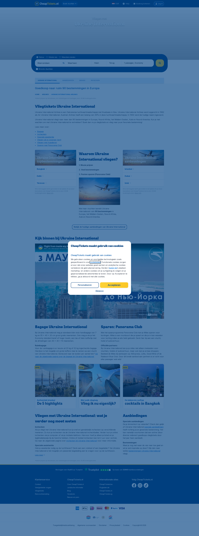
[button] (99, 291)
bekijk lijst (113, 268)
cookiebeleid (95, 262)
